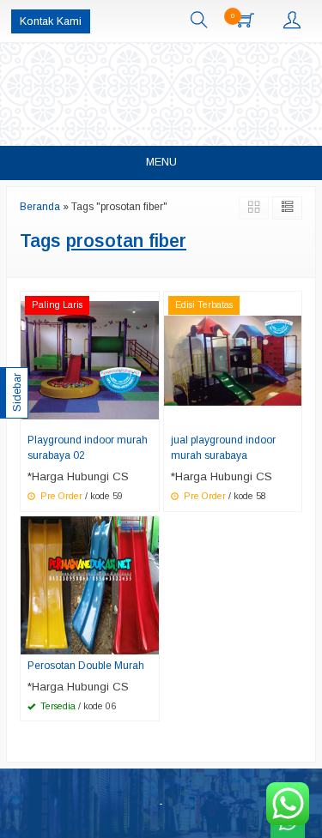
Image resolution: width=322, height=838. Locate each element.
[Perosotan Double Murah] (90, 584)
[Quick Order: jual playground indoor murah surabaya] (291, 415)
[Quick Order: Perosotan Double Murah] (148, 640)
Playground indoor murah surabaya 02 (87, 447)
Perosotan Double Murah (85, 666)
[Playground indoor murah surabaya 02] (90, 359)
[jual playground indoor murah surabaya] (233, 359)
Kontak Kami (51, 21)
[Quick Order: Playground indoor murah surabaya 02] (148, 415)
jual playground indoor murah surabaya (223, 447)
